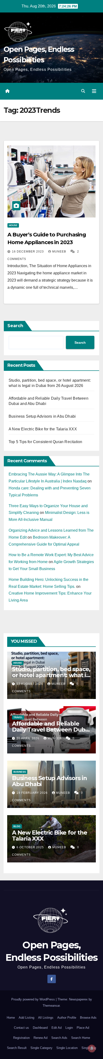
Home (11, 1017)
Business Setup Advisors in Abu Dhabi (42, 416)
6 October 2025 (31, 847)
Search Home (80, 1038)
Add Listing (26, 1017)
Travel (18, 717)
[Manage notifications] (92, 1048)
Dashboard (40, 1027)
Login (69, 1027)
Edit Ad (57, 1027)
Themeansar (51, 1005)
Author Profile (66, 1017)
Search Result (17, 1048)
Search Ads (59, 1038)
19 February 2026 (33, 792)
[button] (83, 91)
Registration (21, 1038)
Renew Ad (40, 1038)
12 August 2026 (30, 684)
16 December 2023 (28, 251)
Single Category (41, 1048)
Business (19, 771)
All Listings (45, 1017)
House (13, 225)
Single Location (67, 1048)
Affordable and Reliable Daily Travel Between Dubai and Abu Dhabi (51, 729)
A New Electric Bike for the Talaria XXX (43, 429)
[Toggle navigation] (94, 91)
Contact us (21, 1027)
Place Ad (83, 1027)
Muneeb (59, 251)
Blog (16, 826)
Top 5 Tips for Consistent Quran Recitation (45, 442)
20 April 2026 (28, 738)
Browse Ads (88, 1017)
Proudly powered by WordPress (33, 999)
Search (15, 325)
